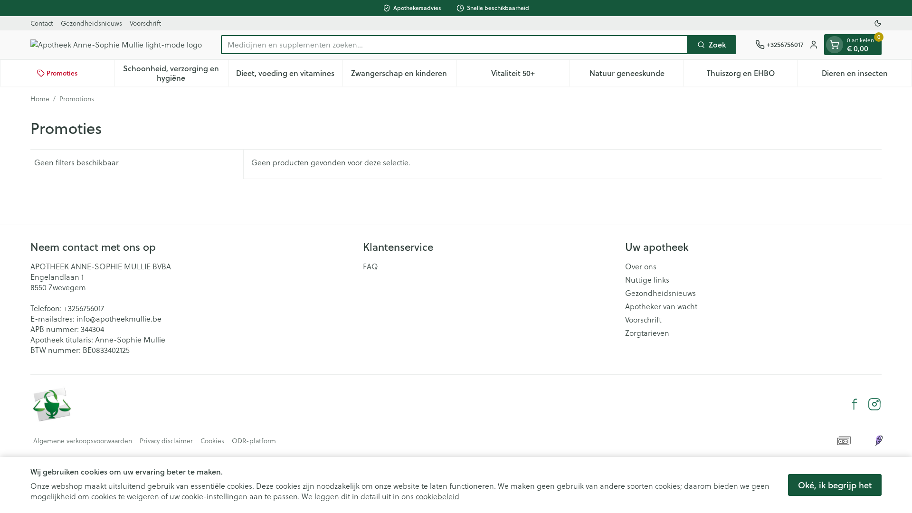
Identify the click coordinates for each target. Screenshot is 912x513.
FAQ (370, 266)
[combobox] (454, 44)
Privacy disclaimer (166, 441)
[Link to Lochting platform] (878, 440)
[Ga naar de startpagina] (116, 44)
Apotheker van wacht (661, 306)
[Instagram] (874, 404)
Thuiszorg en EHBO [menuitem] (752, 75)
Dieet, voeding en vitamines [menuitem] (289, 75)
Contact (41, 23)
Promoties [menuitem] (62, 73)
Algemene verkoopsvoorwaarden (82, 441)
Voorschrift (145, 23)
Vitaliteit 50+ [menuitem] (530, 75)
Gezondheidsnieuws (91, 23)
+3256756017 (84, 308)
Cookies (212, 441)
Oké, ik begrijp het (835, 485)
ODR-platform (254, 441)
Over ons (640, 266)
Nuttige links (647, 280)
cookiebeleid (437, 496)
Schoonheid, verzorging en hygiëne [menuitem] (175, 73)
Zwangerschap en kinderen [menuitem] (403, 75)
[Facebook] (854, 404)
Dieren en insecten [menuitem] (867, 75)
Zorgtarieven (647, 333)
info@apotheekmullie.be (119, 319)
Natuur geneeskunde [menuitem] (636, 75)
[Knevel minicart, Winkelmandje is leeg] (834, 44)
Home (39, 99)
